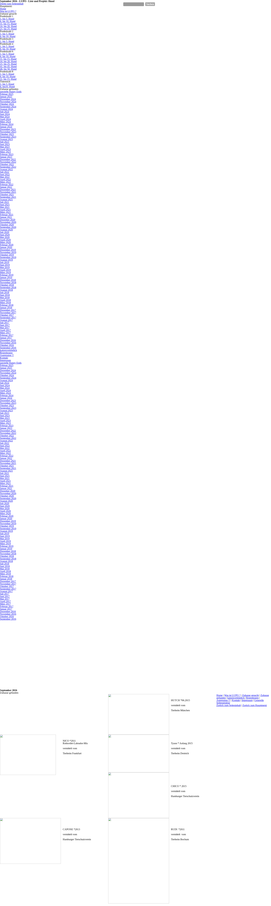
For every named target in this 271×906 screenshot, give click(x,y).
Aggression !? (223, 700)
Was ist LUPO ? (232, 695)
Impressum (247, 700)
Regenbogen (252, 697)
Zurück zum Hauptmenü (254, 705)
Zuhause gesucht (250, 695)
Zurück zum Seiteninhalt (228, 705)
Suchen (150, 4)
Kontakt (236, 700)
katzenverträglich (236, 697)
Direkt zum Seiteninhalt (11, 3)
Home (219, 695)
